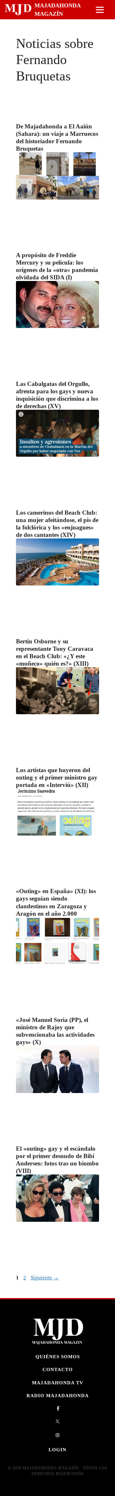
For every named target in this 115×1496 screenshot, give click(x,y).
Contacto (57, 1369)
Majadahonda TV (57, 1382)
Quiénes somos (57, 1356)
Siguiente (45, 1278)
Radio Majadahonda (58, 1395)
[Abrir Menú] (99, 10)
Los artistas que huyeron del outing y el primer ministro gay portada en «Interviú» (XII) (56, 777)
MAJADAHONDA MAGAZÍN (57, 9)
